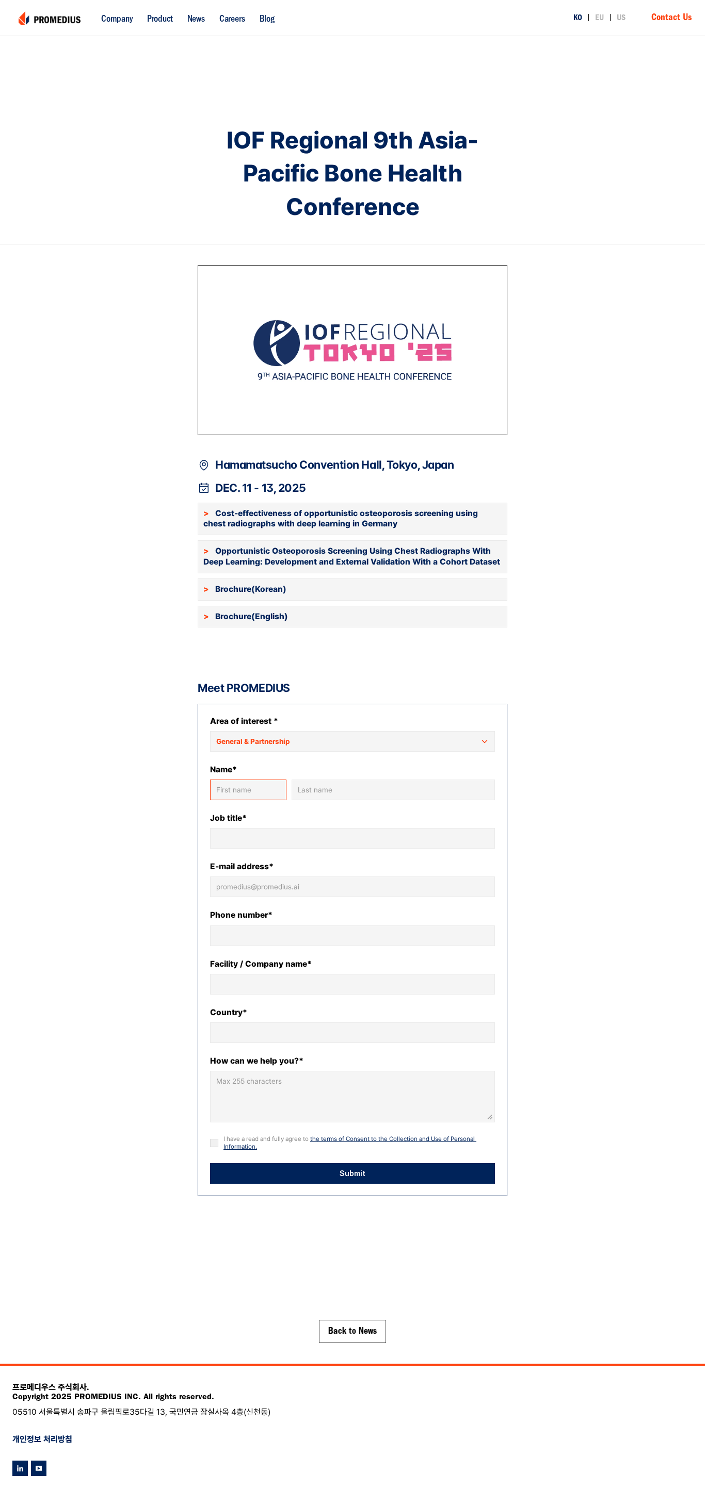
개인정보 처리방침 (42, 1439)
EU (599, 18)
